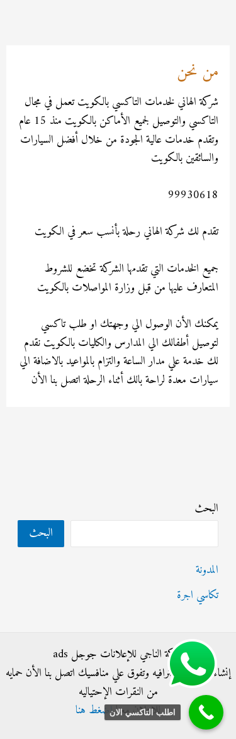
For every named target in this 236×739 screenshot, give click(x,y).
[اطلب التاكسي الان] (206, 712)
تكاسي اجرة (197, 595)
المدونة (207, 570)
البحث (206, 508)
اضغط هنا (94, 710)
